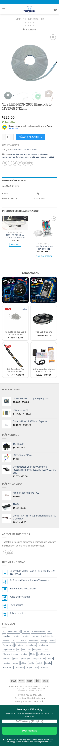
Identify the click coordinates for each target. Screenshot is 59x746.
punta (50, 658)
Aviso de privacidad (20, 596)
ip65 (33, 157)
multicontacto (44, 654)
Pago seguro (16, 605)
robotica (6, 663)
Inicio (18, 19)
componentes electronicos (43, 636)
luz (29, 649)
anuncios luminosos (28, 154)
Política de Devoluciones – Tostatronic (30, 580)
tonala (48, 663)
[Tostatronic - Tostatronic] (29, 9)
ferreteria (19, 645)
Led (37, 157)
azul (49, 631)
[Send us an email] (10, 552)
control (6, 640)
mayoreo (37, 649)
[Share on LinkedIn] (30, 163)
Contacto (45, 686)
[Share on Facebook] (10, 163)
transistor (19, 667)
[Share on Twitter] (15, 163)
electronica (33, 640)
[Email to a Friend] (20, 163)
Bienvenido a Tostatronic (23, 588)
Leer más (15, 245)
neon (42, 157)
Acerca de (14, 686)
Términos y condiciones (30, 690)
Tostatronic (8, 667)
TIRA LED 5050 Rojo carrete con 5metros (15, 236)
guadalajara (31, 645)
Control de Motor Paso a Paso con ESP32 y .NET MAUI (32, 572)
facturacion (8, 645)
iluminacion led (8, 157)
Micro (46, 649)
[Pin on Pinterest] (25, 163)
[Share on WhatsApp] (4, 163)
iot (18, 649)
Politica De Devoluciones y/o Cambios (29, 688)
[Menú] (4, 9)
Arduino (25, 631)
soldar (31, 663)
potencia (6, 658)
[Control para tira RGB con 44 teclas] (44, 228)
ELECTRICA (21, 640)
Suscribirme (29, 730)
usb (36, 667)
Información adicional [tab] (14, 180)
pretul (15, 658)
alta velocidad (14, 631)
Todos (34, 149)
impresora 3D (8, 649)
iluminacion (42, 154)
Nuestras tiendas (29, 686)
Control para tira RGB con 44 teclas (44, 247)
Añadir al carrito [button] (44, 256)
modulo (24, 654)
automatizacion (38, 631)
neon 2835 (49, 157)
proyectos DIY (39, 658)
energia (44, 640)
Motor (33, 654)
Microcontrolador (10, 654)
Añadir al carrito (31, 136)
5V (4, 631)
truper (29, 667)
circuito (16, 636)
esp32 (52, 640)
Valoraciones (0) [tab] (10, 186)
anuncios (15, 154)
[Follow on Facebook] (5, 552)
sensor (16, 663)
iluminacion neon (23, 157)
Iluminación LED (34, 19)
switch (40, 663)
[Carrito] (55, 9)
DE (13, 640)
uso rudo (44, 667)
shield (23, 663)
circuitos (25, 636)
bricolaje (6, 636)
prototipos (25, 658)
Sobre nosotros (18, 613)
